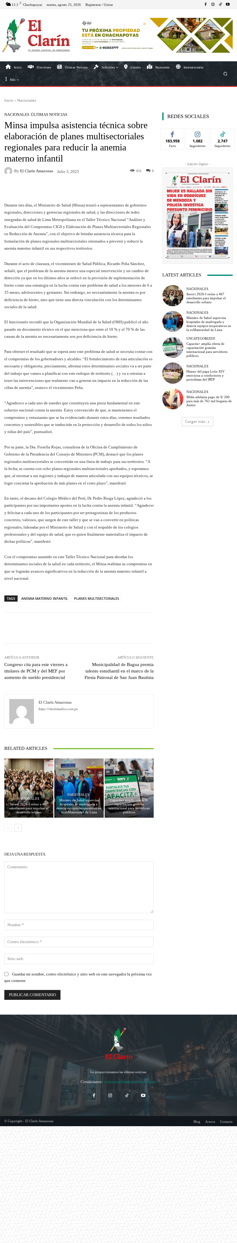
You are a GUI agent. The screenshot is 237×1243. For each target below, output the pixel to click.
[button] (225, 73)
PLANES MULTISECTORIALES (96, 598)
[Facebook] (205, 4)
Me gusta (172, 133)
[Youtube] (227, 4)
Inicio (8, 100)
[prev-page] (8, 828)
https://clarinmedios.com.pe (58, 709)
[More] (203, 628)
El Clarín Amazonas (36, 171)
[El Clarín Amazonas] (9, 171)
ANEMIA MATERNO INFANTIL (44, 598)
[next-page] (18, 828)
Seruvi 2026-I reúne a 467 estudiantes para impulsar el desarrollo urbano (28, 808)
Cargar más (195, 421)
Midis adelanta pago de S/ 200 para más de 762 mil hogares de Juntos (209, 401)
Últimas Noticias (49, 114)
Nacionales (26, 100)
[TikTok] (220, 4)
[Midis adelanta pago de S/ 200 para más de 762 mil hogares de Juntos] (172, 398)
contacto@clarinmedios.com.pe (130, 1081)
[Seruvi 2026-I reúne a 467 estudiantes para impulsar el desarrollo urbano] (28, 787)
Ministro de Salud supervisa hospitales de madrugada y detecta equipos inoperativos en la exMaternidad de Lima (78, 806)
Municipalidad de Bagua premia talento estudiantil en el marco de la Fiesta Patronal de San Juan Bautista (119, 671)
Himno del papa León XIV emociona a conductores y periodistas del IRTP (205, 375)
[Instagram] (213, 4)
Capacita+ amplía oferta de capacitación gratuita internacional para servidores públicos (129, 806)
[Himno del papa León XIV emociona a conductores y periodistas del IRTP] (172, 372)
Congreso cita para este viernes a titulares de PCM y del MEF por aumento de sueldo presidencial (36, 671)
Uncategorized (128, 794)
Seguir (198, 133)
